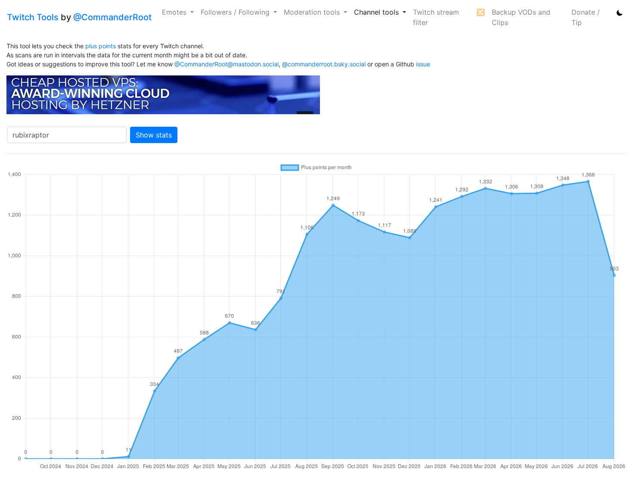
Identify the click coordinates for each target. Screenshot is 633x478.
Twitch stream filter (436, 17)
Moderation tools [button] (313, 12)
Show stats (154, 135)
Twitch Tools (33, 17)
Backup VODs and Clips (521, 17)
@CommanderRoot (112, 17)
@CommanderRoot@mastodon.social (226, 64)
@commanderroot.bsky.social (324, 64)
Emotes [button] (175, 12)
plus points (100, 46)
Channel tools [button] (377, 12)
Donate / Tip (585, 17)
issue (423, 64)
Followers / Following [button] (236, 12)
